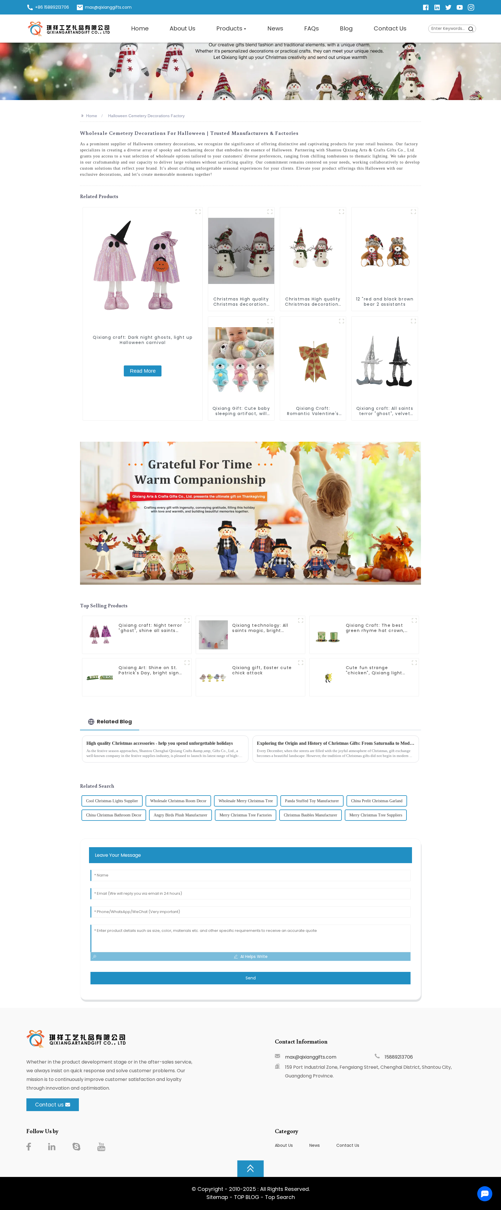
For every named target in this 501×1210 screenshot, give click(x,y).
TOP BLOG (247, 1197)
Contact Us (347, 1145)
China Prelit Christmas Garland (376, 801)
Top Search (280, 1197)
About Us (284, 1145)
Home (91, 115)
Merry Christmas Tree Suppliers (375, 815)
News (314, 1145)
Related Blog (114, 721)
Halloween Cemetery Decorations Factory (146, 115)
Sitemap (217, 1197)
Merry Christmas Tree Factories (245, 815)
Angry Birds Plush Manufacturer (180, 815)
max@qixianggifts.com (310, 1057)
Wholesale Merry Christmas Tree (246, 801)
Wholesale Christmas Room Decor (178, 801)
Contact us (49, 1104)
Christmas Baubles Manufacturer (310, 815)
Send (251, 978)
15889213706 (399, 1057)
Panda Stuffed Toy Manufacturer (312, 801)
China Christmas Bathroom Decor (113, 815)
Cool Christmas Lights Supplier (112, 801)
